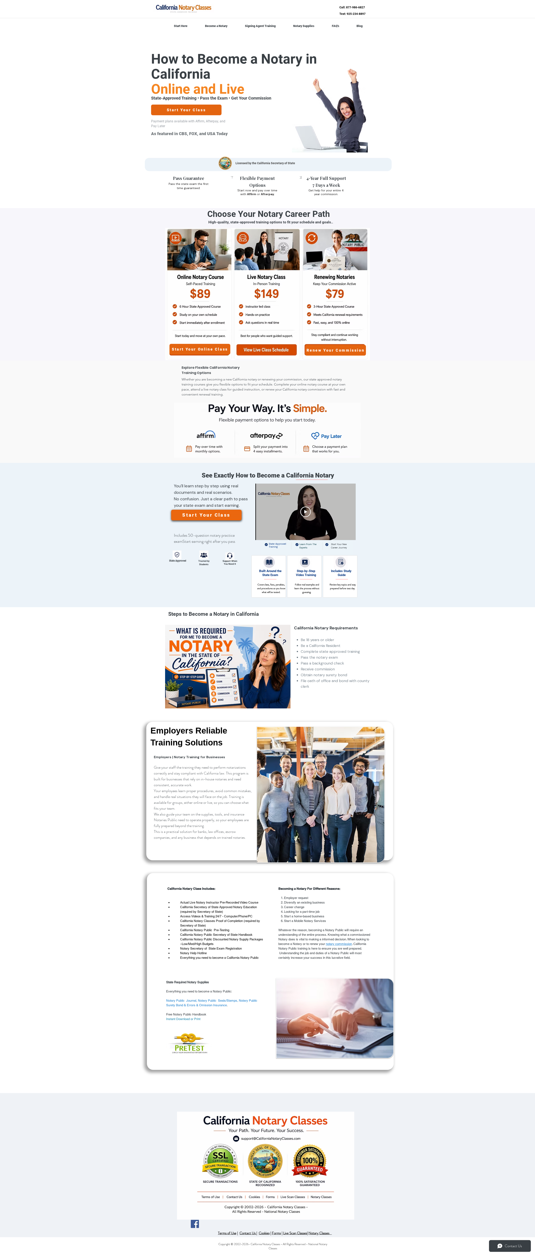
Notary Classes (320, 1233)
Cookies (264, 1233)
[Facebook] (195, 1224)
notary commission (339, 944)
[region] (268, 576)
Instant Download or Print (183, 1019)
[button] (216, 26)
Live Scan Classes (295, 1233)
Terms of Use (227, 1233)
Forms (276, 1233)
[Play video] (305, 512)
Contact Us (247, 1233)
